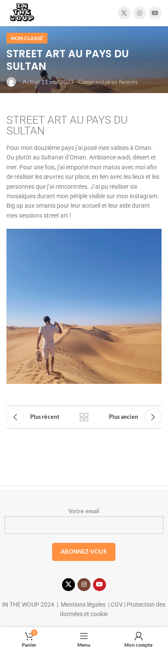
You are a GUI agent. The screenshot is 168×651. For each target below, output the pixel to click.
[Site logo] (21, 12)
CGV (116, 604)
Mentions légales (83, 604)
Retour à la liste (84, 417)
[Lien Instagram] (139, 12)
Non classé (27, 38)
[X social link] (124, 12)
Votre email (83, 510)
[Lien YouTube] (155, 12)
